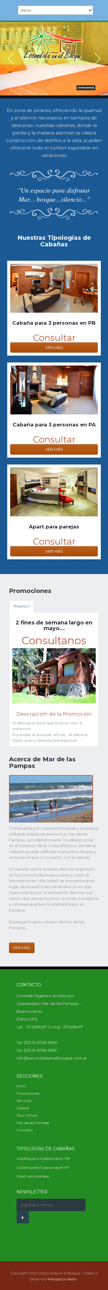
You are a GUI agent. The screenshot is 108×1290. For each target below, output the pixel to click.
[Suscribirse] (22, 1217)
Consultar (54, 337)
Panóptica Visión (62, 1279)
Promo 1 (21, 606)
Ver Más (54, 347)
